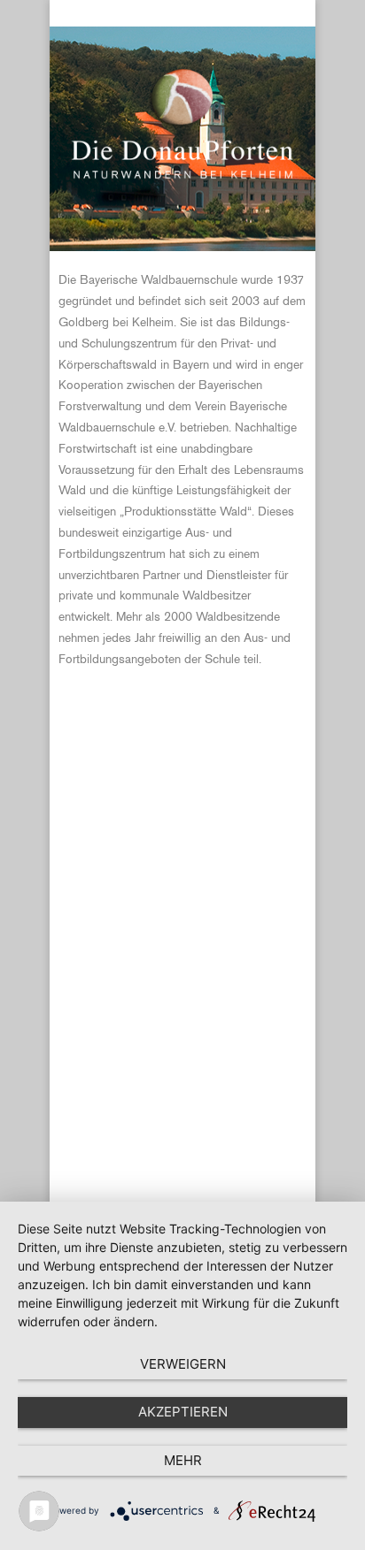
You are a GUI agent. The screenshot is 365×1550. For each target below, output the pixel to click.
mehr (183, 1460)
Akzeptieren (183, 1411)
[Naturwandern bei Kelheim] (182, 176)
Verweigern (183, 1363)
